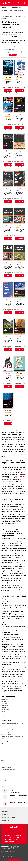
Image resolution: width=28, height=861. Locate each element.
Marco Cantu (17, 121)
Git (2, 743)
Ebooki (13, 7)
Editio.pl (7, 833)
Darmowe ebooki (5, 13)
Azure (2, 760)
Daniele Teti (12, 270)
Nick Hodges (19, 379)
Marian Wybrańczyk (8, 418)
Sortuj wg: (6, 52)
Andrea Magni (8, 196)
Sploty (16, 839)
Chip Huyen (3, 717)
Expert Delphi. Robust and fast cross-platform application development (8, 306)
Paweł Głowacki (23, 121)
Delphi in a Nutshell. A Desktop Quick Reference (8, 379)
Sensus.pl (17, 830)
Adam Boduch (8, 121)
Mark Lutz (3, 713)
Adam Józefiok (4, 711)
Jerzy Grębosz (4, 703)
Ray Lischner (8, 381)
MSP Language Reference (6, 780)
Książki (8, 7)
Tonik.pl (10, 856)
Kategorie (3, 7)
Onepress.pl (7, 830)
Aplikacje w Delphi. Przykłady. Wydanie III (8, 82)
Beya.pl (17, 837)
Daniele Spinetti (7, 270)
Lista (12, 47)
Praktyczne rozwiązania (6, 767)
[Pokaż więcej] (14, 36)
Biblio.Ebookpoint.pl (9, 841)
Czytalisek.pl (8, 839)
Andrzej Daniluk (19, 84)
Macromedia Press (5, 773)
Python (2, 747)
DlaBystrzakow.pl (19, 833)
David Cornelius (19, 158)
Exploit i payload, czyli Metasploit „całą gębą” (10, 727)
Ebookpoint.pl (18, 835)
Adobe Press (4, 777)
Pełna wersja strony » (14, 859)
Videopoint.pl (8, 837)
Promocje (10, 10)
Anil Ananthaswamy (5, 701)
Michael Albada (4, 715)
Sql (2, 749)
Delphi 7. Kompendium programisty (8, 119)
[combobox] (17, 49)
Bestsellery (21, 10)
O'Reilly (3, 786)
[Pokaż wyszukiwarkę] (19, 3)
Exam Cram (3, 771)
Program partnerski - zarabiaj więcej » (16, 791)
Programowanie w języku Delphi (19, 378)
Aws (2, 754)
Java (2, 756)
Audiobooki (4, 10)
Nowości (15, 10)
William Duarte (8, 233)
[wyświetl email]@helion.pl (9, 851)
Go (2, 758)
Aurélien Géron (4, 705)
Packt (2, 784)
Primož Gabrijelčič (8, 158)
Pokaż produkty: (7, 49)
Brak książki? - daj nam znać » (18, 797)
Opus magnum (4, 782)
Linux (2, 745)
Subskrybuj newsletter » (17, 802)
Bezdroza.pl (7, 835)
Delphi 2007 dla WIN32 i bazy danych (8, 416)
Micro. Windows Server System (8, 769)
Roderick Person (19, 344)
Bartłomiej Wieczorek (5, 707)
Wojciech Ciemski (5, 709)
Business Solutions (5, 775)
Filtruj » (13, 54)
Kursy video (18, 7)
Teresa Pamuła (8, 84)
